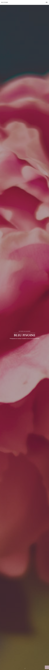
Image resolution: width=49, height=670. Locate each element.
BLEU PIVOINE (4, 2)
